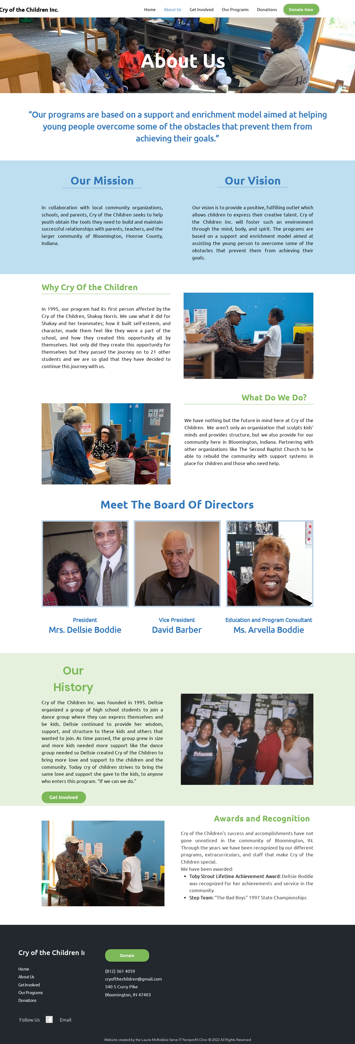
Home (23, 968)
